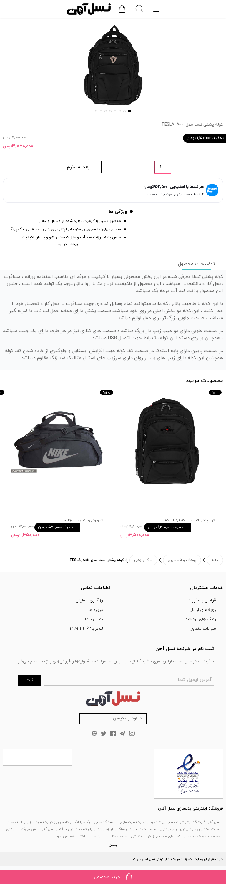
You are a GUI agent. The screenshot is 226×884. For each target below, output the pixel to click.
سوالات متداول (203, 628)
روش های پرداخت (200, 619)
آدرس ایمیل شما (195, 679)
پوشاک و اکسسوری (182, 560)
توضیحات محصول (196, 264)
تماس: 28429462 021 (84, 628)
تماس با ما (94, 619)
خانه (215, 560)
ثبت (29, 680)
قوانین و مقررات (201, 600)
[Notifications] (122, 9)
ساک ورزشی (143, 560)
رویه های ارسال (203, 610)
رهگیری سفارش (89, 600)
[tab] (196, 264)
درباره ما (96, 610)
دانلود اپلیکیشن (127, 718)
